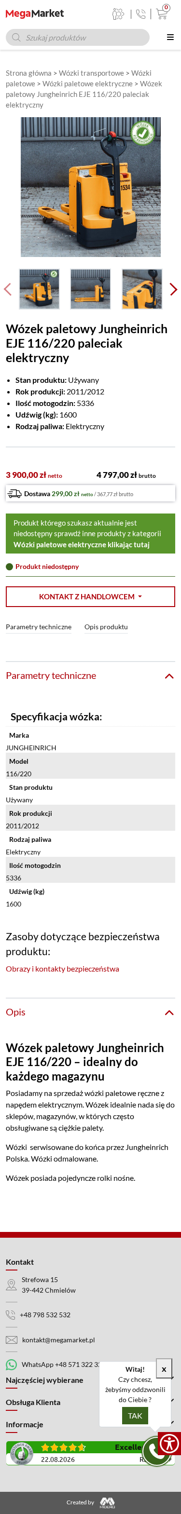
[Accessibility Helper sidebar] (169, 1443)
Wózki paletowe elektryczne (87, 83)
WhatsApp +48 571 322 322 (64, 1364)
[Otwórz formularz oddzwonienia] (156, 1451)
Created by (81, 1502)
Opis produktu (106, 626)
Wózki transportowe (91, 72)
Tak (135, 1415)
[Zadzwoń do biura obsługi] (140, 14)
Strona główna (29, 72)
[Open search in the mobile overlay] (78, 37)
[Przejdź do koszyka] (159, 14)
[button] (90, 596)
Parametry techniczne (38, 626)
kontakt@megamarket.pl (58, 1340)
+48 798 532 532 (45, 1315)
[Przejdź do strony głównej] (35, 14)
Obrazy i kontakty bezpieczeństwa (62, 968)
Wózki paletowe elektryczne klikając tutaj (82, 544)
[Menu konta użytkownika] (118, 14)
